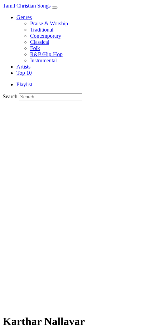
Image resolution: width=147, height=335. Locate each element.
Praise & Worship (49, 23)
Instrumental (43, 60)
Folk (35, 48)
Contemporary (45, 36)
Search (10, 96)
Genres (24, 17)
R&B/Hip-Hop (46, 54)
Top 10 (24, 73)
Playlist (24, 84)
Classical (39, 42)
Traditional (41, 30)
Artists (23, 67)
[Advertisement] (73, 234)
